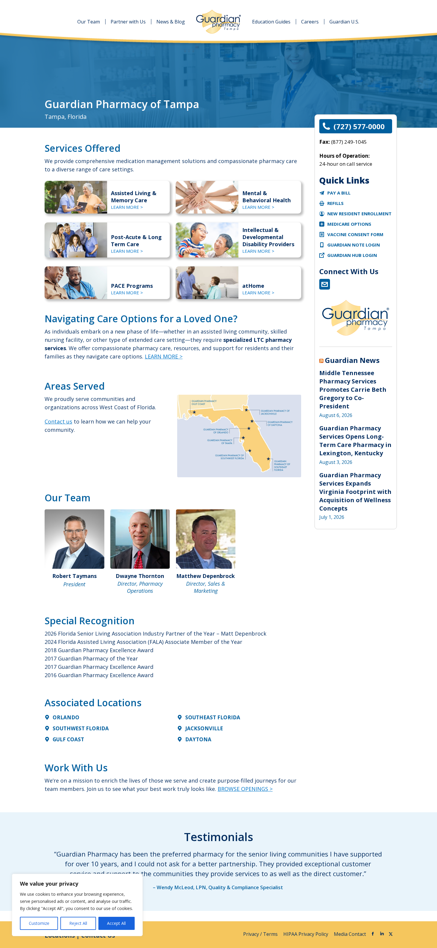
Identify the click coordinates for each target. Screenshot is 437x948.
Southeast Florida (212, 717)
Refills (335, 203)
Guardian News (352, 360)
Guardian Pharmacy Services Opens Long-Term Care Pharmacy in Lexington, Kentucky (355, 440)
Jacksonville (204, 728)
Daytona (198, 739)
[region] (77, 905)
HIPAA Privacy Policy (306, 934)
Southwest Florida (81, 728)
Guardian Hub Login (352, 255)
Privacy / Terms (261, 934)
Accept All (116, 923)
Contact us (58, 421)
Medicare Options (349, 224)
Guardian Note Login (353, 245)
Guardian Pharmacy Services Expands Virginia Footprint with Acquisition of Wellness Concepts (355, 491)
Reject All (78, 923)
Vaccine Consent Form (355, 234)
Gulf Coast (68, 739)
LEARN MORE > (127, 207)
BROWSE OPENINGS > (245, 788)
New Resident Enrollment (359, 214)
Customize (39, 923)
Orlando (66, 717)
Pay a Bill (338, 193)
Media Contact (350, 934)
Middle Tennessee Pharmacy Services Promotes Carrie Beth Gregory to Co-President (352, 389)
